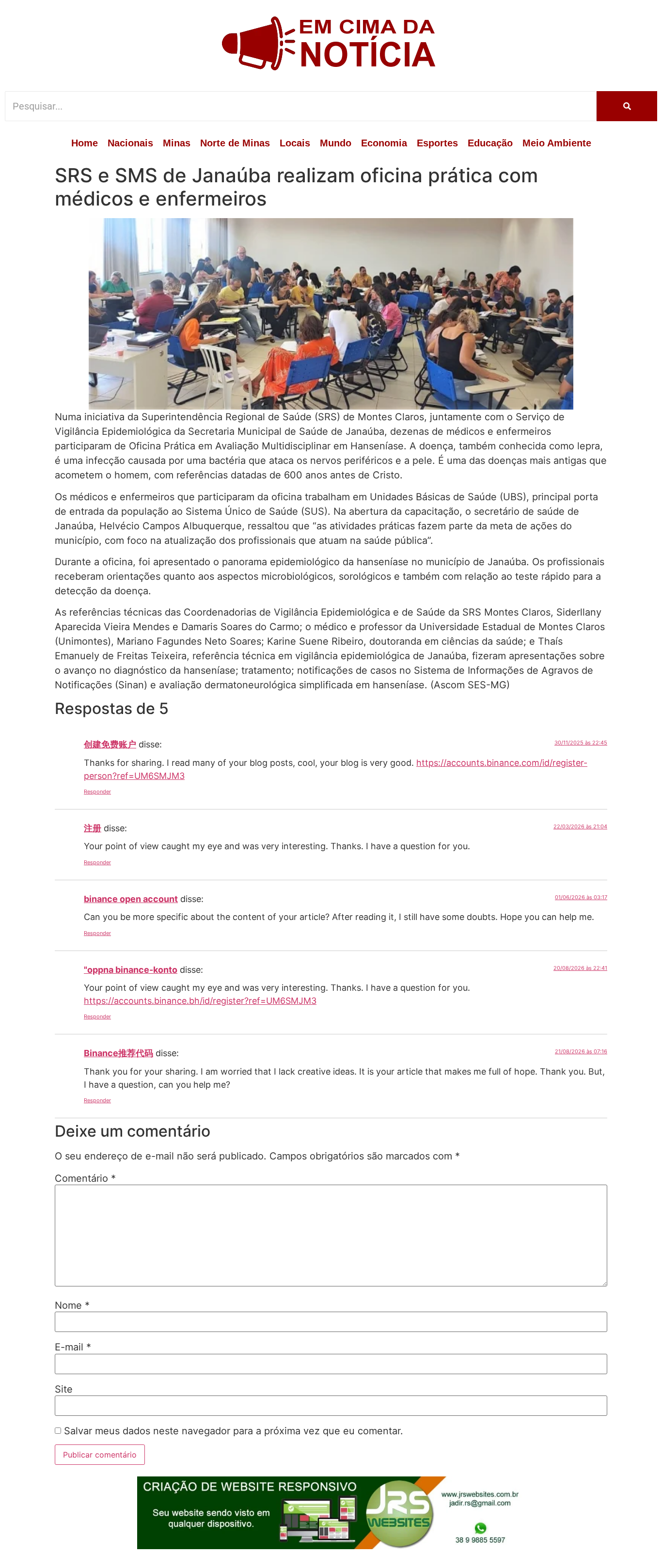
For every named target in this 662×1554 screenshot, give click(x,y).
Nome (72, 1305)
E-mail (73, 1347)
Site (64, 1389)
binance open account (131, 899)
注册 (92, 828)
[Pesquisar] (627, 106)
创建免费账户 (110, 744)
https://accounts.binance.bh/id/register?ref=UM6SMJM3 (200, 1001)
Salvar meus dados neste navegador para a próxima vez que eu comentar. (233, 1431)
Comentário (85, 1178)
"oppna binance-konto (130, 970)
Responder (97, 791)
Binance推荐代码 (118, 1053)
